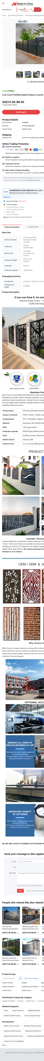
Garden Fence (26, 990)
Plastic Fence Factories (11, 1026)
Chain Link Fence (17, 1010)
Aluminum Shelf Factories (12, 1031)
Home (4, 15)
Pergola (24, 983)
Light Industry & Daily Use (15, 15)
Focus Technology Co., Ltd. (27, 1052)
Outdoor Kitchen (7, 983)
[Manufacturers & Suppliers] (22, 4)
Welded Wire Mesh (34, 1010)
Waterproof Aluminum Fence (13, 1036)
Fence (6, 1010)
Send (20, 891)
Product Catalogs (32, 978)
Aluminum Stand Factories (32, 1026)
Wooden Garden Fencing (12, 1016)
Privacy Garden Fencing (32, 1016)
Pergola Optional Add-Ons (30, 987)
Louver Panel (6, 990)
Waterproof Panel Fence (33, 1031)
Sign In (5, 217)
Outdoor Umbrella (8, 987)
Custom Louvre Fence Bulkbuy (14, 1041)
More (4, 1045)
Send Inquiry (21, 112)
